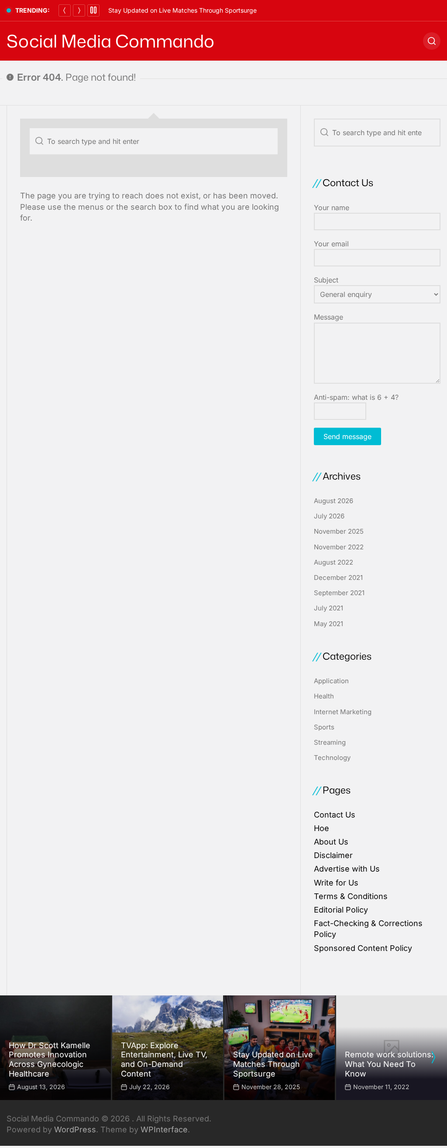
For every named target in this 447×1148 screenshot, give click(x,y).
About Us (331, 841)
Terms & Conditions (351, 896)
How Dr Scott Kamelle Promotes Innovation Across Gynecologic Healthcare (49, 1059)
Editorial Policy (341, 909)
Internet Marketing (342, 712)
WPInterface (164, 1129)
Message (328, 317)
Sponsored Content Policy (363, 948)
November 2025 (339, 531)
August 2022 (333, 562)
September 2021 (339, 593)
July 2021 (328, 608)
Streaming (330, 742)
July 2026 (329, 516)
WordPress (75, 1129)
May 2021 (328, 624)
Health (324, 696)
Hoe (321, 828)
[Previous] (64, 10)
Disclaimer (333, 855)
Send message (347, 436)
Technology (332, 757)
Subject (326, 280)
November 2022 (339, 547)
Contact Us (334, 814)
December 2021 (338, 577)
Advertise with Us (347, 868)
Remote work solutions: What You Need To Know (389, 1064)
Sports (324, 727)
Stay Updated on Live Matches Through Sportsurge (182, 10)
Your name (331, 207)
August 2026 (333, 501)
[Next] (79, 10)
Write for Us (336, 882)
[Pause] (93, 10)
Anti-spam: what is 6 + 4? (356, 397)
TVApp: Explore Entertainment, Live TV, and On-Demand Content (164, 1059)
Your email (331, 243)
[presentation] (433, 1057)
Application (331, 681)
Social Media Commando (110, 41)
